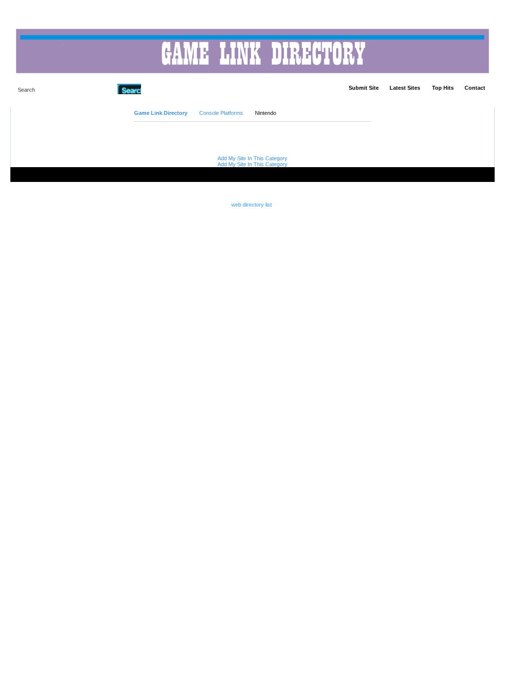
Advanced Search (166, 88)
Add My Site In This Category (252, 158)
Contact (475, 88)
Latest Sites (405, 88)
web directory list (251, 205)
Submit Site (364, 88)
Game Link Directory (160, 113)
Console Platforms (221, 113)
